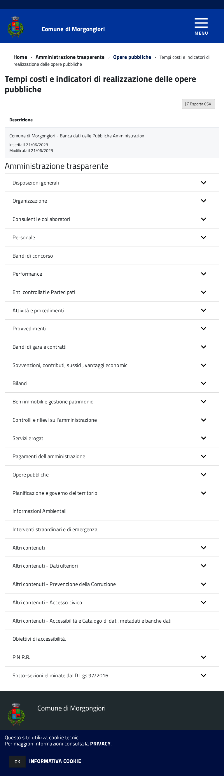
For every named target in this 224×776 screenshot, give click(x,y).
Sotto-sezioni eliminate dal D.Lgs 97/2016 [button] (60, 675)
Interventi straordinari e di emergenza (55, 529)
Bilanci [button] (20, 383)
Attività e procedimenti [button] (38, 310)
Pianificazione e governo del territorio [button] (55, 493)
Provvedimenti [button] (29, 328)
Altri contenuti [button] (29, 548)
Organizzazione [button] (30, 201)
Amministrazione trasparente (70, 57)
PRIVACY (100, 743)
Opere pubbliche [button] (31, 475)
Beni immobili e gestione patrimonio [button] (53, 401)
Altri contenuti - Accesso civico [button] (47, 602)
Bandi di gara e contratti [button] (40, 347)
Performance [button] (27, 274)
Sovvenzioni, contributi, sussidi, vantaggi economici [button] (71, 365)
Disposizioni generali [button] (36, 183)
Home (20, 57)
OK (17, 761)
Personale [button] (24, 237)
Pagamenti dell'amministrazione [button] (49, 456)
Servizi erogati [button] (29, 438)
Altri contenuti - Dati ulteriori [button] (45, 566)
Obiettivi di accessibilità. (39, 639)
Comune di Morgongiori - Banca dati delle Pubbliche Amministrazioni (77, 135)
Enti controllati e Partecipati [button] (44, 292)
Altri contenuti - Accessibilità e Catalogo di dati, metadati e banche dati (92, 621)
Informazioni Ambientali (39, 511)
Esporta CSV (200, 104)
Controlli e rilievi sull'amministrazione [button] (55, 420)
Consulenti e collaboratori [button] (41, 219)
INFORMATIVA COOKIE (55, 761)
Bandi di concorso (33, 256)
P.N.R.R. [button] (21, 657)
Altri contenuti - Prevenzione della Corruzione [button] (64, 584)
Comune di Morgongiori (73, 29)
